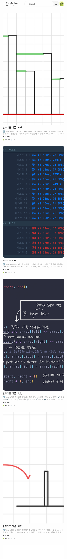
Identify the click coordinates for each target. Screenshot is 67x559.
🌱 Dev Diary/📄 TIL (9, 139)
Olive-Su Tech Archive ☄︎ (12, 3)
